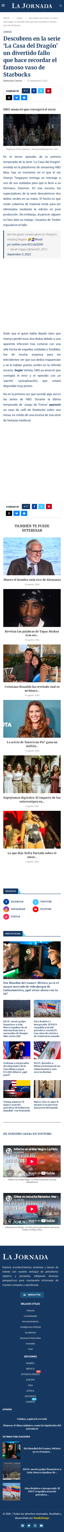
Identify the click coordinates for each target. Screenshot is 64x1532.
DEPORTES (30, 1396)
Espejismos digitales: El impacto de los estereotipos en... (32, 799)
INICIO (6, 18)
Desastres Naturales (30, 1338)
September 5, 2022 (19, 254)
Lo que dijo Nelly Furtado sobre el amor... (32, 855)
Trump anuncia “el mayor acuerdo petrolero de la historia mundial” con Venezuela (16, 1106)
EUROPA (30, 1380)
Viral (30, 1349)
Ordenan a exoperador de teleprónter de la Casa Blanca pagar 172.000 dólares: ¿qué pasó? (16, 1069)
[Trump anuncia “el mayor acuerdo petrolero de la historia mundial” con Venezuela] (16, 1089)
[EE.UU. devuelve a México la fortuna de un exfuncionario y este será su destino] (47, 1050)
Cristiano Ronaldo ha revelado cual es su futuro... (32, 688)
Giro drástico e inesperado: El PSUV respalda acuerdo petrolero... (42, 1491)
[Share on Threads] (9, 97)
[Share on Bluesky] (16, 97)
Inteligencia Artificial (30, 1327)
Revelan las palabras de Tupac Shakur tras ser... (32, 633)
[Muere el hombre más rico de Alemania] (32, 556)
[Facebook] (22, 1525)
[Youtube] (41, 1525)
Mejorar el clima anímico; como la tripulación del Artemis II (32, 1427)
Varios (19, 18)
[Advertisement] (32, 295)
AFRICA (30, 1391)
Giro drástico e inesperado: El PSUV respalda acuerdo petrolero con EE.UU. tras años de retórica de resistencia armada (46, 1029)
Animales (30, 1343)
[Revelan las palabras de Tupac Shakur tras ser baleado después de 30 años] (32, 608)
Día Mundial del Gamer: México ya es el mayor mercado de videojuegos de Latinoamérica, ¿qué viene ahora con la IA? (31, 988)
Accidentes (30, 1332)
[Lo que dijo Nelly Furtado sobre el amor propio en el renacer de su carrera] (32, 830)
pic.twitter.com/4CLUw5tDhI (25, 244)
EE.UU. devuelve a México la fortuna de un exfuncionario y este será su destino (47, 1067)
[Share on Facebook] (34, 90)
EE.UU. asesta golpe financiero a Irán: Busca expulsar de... (42, 1471)
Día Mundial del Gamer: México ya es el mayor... (42, 1450)
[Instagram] (35, 1525)
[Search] (60, 6)
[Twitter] (29, 1525)
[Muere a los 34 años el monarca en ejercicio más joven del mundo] (47, 1089)
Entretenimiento (30, 1321)
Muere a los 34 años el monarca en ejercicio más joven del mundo (46, 1105)
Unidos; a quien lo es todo (32, 1419)
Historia (30, 1310)
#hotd (38, 239)
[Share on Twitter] (41, 90)
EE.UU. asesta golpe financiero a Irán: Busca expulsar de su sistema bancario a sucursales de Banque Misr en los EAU (15, 1029)
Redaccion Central (12, 80)
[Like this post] (27, 90)
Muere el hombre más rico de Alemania (32, 580)
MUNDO (30, 1363)
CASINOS (30, 1402)
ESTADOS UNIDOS (30, 1374)
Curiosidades (30, 1316)
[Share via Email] (24, 97)
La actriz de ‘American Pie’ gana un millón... (32, 744)
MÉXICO (30, 1369)
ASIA (30, 1385)
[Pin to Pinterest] (48, 90)
